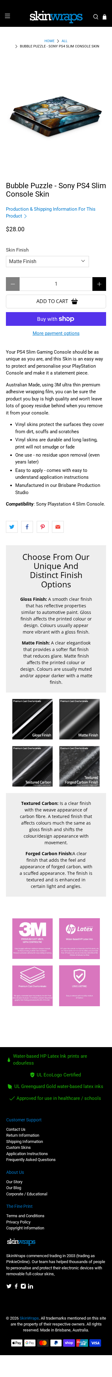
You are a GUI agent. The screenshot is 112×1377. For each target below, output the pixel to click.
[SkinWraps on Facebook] (16, 1287)
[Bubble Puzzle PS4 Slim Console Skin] (56, 112)
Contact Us (16, 1129)
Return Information (22, 1135)
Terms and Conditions (25, 1215)
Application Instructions (27, 1153)
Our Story (14, 1181)
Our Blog (13, 1187)
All (65, 41)
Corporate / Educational (26, 1194)
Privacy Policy (18, 1222)
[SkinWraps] (56, 17)
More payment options (56, 333)
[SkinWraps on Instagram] (23, 1287)
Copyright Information (25, 1228)
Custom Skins (18, 1147)
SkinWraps (29, 1318)
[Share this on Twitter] (12, 527)
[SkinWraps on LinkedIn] (30, 1287)
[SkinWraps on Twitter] (9, 1287)
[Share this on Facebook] (27, 527)
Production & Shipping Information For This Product (51, 212)
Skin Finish (17, 250)
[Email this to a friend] (58, 527)
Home (49, 41)
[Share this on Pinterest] (43, 527)
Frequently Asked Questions (31, 1159)
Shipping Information (24, 1141)
